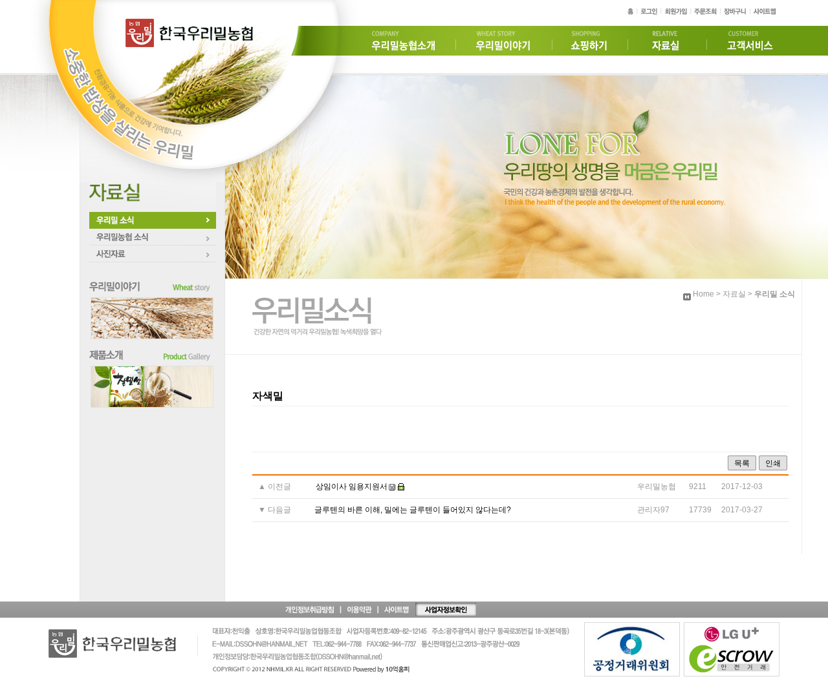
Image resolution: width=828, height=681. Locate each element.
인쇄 (773, 463)
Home (703, 294)
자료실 (734, 294)
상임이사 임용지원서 (351, 486)
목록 (742, 463)
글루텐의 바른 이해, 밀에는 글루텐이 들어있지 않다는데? (412, 509)
